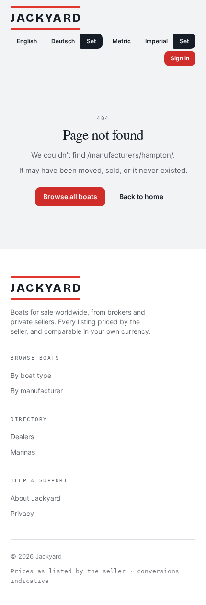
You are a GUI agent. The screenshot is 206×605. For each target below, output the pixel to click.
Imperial (156, 41)
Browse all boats (70, 197)
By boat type (31, 375)
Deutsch (63, 41)
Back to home (141, 197)
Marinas (23, 452)
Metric (122, 41)
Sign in (180, 58)
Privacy (22, 513)
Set (91, 41)
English (27, 41)
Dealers (22, 437)
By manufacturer (37, 391)
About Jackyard (36, 498)
